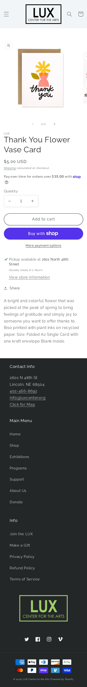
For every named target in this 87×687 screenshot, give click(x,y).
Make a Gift (20, 545)
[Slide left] (32, 124)
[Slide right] (54, 124)
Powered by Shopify (62, 679)
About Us (18, 491)
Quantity (11, 191)
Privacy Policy (22, 557)
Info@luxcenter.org (27, 397)
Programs (18, 468)
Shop (14, 445)
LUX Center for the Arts (36, 679)
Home (15, 434)
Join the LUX (21, 534)
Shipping (10, 168)
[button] (6, 14)
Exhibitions (19, 457)
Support (17, 479)
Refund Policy (22, 568)
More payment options (43, 245)
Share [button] (15, 288)
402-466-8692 (23, 391)
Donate (16, 502)
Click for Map (22, 404)
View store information (29, 277)
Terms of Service (25, 579)
